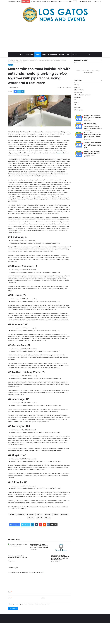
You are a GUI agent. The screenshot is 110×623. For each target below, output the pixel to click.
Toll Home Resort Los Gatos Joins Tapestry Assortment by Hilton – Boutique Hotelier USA (92, 144)
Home (21, 54)
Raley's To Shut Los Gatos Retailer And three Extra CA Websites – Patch (92, 153)
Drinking (21, 514)
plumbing (59, 153)
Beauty (77, 84)
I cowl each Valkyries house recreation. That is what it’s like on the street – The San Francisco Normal (92, 135)
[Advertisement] (55, 37)
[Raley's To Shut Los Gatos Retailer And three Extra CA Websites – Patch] (78, 154)
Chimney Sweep (52, 54)
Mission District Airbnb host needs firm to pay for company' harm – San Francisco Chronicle (39, 545)
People (48, 514)
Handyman (61, 54)
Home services (29, 54)
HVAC (68, 54)
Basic (12, 514)
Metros (40, 514)
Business (77, 87)
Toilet (40, 518)
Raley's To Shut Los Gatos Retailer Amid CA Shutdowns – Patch (92, 117)
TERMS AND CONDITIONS (84, 1)
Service (31, 518)
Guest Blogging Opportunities (82, 94)
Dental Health (78, 92)
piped (56, 514)
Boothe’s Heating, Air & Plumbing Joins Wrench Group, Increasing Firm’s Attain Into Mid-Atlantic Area (60, 557)
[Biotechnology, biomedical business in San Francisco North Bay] (17, 548)
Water (48, 518)
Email (10, 598)
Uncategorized (79, 109)
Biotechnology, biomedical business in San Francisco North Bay (17, 557)
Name (10, 592)
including (30, 514)
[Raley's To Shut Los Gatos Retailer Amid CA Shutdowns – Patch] (78, 118)
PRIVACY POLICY (97, 1)
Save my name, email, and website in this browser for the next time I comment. (29, 604)
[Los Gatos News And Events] (55, 14)
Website (43, 598)
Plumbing (38, 54)
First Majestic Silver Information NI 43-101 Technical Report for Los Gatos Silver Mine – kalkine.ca (93, 126)
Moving (44, 54)
